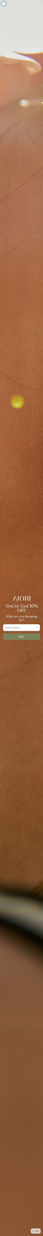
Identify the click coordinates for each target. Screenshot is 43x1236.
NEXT (21, 636)
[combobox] (21, 627)
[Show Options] (38, 627)
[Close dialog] (4, 4)
